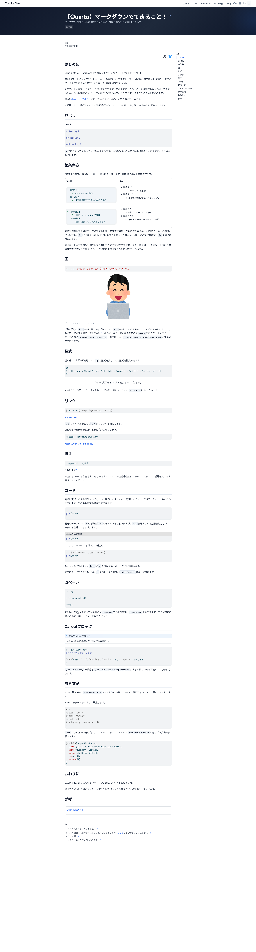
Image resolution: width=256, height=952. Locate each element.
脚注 (180, 78)
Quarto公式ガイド (81, 99)
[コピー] (170, 129)
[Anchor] (82, 64)
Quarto (69, 27)
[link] (235, 3)
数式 (180, 71)
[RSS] (240, 3)
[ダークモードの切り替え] (244, 3)
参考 (180, 98)
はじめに (182, 57)
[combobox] (249, 3)
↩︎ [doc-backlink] (97, 829)
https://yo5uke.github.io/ (79, 443)
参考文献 (182, 92)
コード (181, 81)
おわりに (182, 95)
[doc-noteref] (101, 333)
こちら (120, 832)
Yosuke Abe (71, 417)
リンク (181, 74)
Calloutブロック (185, 88)
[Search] (249, 3)
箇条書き (182, 64)
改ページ (182, 85)
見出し (181, 61)
